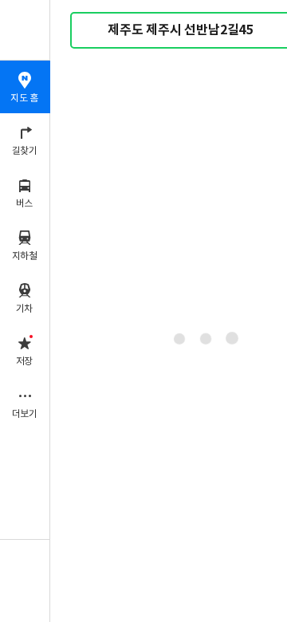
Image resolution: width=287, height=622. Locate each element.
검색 (94, 30)
